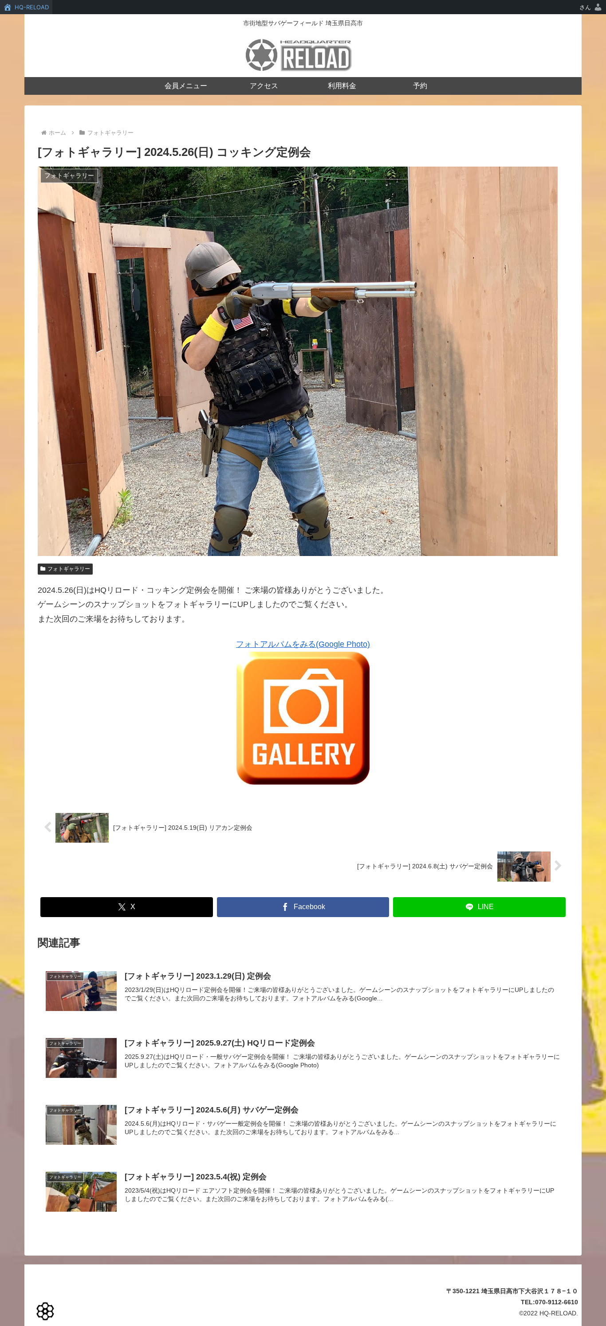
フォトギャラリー (68, 569)
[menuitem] (591, 7)
